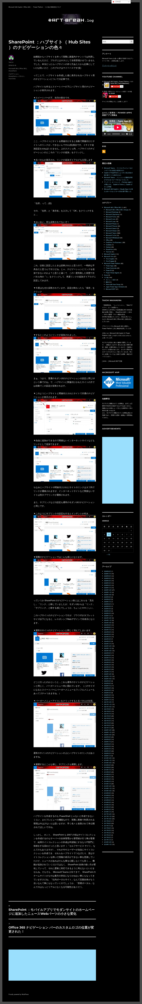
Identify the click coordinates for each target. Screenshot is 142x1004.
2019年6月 (107, 772)
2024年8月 (107, 627)
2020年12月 (108, 730)
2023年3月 (107, 667)
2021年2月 (107, 725)
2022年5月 (107, 690)
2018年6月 (107, 800)
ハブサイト (21, 76)
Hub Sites (12, 78)
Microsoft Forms (111, 217)
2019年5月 (107, 774)
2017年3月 (107, 835)
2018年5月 (107, 802)
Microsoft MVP (110, 289)
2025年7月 (107, 602)
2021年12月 (108, 702)
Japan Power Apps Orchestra (115, 287)
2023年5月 (107, 662)
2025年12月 (108, 590)
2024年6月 (107, 632)
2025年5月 (107, 606)
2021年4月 (107, 721)
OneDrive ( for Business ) (114, 242)
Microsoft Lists (110, 219)
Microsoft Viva (108, 256)
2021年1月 (107, 728)
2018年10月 (108, 791)
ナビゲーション (14, 74)
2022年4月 (107, 693)
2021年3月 (107, 723)
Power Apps (110, 266)
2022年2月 (107, 697)
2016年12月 (108, 842)
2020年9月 (107, 737)
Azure (106, 275)
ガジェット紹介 (111, 280)
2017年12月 (108, 814)
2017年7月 (107, 826)
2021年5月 (107, 718)
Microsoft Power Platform (112, 263)
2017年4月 (107, 833)
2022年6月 (107, 688)
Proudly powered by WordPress (19, 994)
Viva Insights (110, 259)
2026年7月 (107, 574)
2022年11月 (108, 676)
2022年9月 (107, 681)
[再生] (105, 134)
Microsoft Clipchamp (112, 214)
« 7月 (108, 554)
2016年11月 (108, 844)
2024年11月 (108, 620)
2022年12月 (108, 674)
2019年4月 (107, 777)
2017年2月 (107, 837)
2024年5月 (107, 634)
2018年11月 (108, 788)
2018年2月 (107, 809)
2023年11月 (108, 648)
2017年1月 (107, 840)
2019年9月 (107, 765)
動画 (107, 282)
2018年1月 (107, 812)
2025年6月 (107, 604)
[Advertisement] (52, 965)
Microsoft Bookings (112, 212)
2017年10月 (108, 819)
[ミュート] (127, 134)
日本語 (118, 2)
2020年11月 (108, 732)
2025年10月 (108, 595)
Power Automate (111, 268)
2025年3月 (107, 611)
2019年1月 (107, 784)
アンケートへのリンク (109, 65)
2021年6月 (107, 716)
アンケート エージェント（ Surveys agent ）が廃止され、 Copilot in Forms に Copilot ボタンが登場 (118, 184)
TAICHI (11, 62)
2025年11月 (108, 592)
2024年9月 (107, 625)
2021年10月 (108, 707)
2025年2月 (107, 613)
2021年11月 (108, 704)
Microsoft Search (111, 228)
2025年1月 (107, 616)
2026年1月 (107, 588)
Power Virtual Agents (112, 273)
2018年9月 (107, 793)
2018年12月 (108, 786)
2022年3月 (107, 695)
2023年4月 (107, 665)
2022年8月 (107, 683)
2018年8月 (107, 795)
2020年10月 (108, 735)
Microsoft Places (111, 224)
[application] (117, 127)
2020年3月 (107, 751)
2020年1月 (107, 756)
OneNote (108, 245)
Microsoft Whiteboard (112, 238)
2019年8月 (107, 767)
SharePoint (13, 71)
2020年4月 (107, 749)
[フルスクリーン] (130, 134)
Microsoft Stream (111, 231)
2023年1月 (107, 672)
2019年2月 (107, 781)
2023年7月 (107, 658)
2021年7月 (107, 714)
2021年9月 (107, 709)
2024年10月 (108, 623)
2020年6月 (107, 744)
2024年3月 (107, 639)
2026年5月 (107, 578)
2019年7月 (107, 770)
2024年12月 (108, 618)
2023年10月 (108, 651)
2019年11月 (108, 760)
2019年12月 (108, 758)
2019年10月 (108, 763)
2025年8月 (107, 599)
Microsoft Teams (111, 233)
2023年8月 (107, 655)
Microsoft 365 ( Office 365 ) (18, 68)
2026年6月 (107, 576)
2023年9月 (107, 653)
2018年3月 (107, 807)
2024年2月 (107, 641)
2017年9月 (107, 821)
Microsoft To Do (111, 235)
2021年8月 (107, 711)
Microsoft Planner (111, 226)
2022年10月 (108, 679)
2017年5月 (107, 830)
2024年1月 (107, 644)
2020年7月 (107, 742)
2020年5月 (107, 746)
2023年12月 (108, 646)
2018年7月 (107, 798)
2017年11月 (108, 816)
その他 (106, 277)
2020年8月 (107, 739)
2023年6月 (107, 660)
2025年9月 (107, 597)
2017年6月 (107, 828)
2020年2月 (107, 753)
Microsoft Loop (110, 221)
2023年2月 (107, 669)
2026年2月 (107, 585)
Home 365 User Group (113, 284)
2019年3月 (107, 779)
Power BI (109, 270)
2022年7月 (107, 686)
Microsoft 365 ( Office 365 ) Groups (117, 210)
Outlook (108, 247)
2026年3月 (107, 583)
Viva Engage (110, 261)
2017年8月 (107, 823)
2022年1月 (107, 700)
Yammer (108, 252)
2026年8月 (107, 571)
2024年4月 (107, 637)
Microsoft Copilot (109, 254)
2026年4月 (107, 581)
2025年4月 (107, 609)
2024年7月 (107, 630)
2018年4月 (107, 805)
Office (108, 240)
